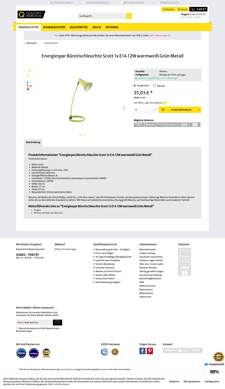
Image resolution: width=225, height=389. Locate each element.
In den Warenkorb (181, 109)
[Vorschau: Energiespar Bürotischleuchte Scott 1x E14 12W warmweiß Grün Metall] (29, 72)
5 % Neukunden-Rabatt (61, 3)
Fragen (37, 210)
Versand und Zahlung (150, 275)
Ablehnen (174, 381)
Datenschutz (146, 289)
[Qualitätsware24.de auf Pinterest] (150, 351)
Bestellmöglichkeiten (150, 278)
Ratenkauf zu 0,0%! (169, 3)
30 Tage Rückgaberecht (97, 3)
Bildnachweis (146, 293)
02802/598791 (198, 14)
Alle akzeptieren (192, 381)
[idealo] (21, 353)
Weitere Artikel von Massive (48, 212)
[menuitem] (105, 16)
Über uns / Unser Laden (151, 264)
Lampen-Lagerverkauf (151, 260)
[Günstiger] (34, 353)
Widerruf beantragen (66, 249)
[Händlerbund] (104, 351)
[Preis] (46, 353)
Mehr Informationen (58, 384)
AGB (141, 282)
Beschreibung (33, 142)
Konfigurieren (212, 381)
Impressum (145, 296)
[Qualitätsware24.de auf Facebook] (142, 351)
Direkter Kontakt (148, 267)
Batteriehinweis (147, 249)
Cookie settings (147, 253)
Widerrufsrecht (147, 285)
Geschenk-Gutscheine (151, 256)
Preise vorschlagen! (133, 3)
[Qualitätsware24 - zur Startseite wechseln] (31, 14)
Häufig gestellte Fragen (151, 271)
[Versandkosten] (165, 103)
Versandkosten (67, 369)
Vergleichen (142, 85)
